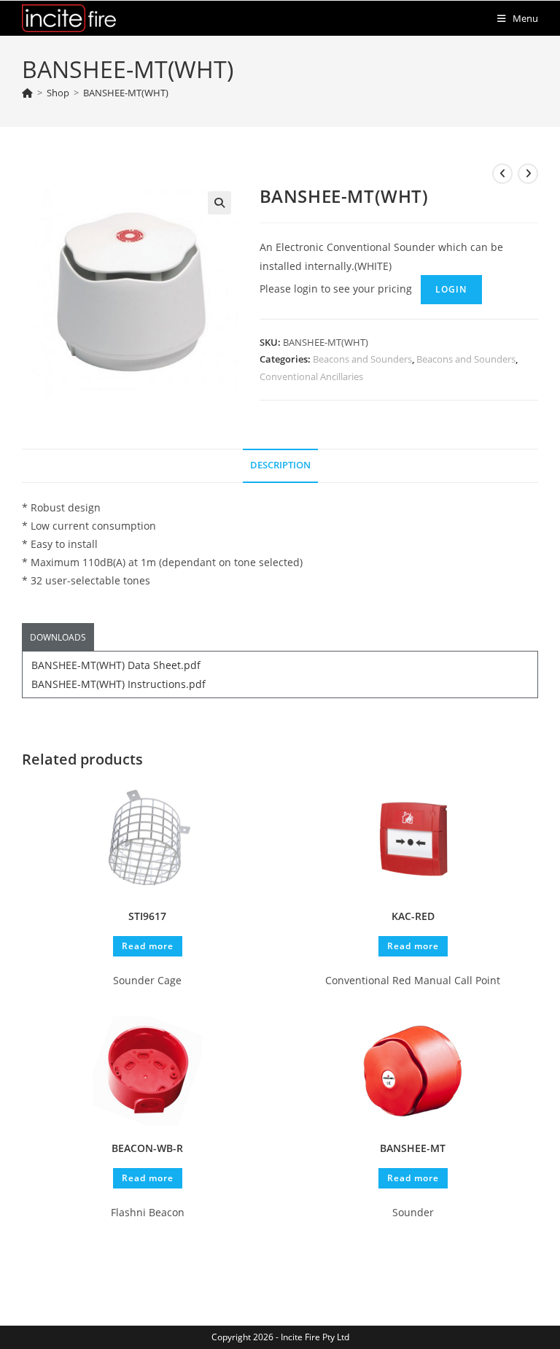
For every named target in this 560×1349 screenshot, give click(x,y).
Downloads (58, 637)
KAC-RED (413, 916)
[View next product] (528, 173)
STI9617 (147, 916)
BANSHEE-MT (413, 1148)
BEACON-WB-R (147, 1148)
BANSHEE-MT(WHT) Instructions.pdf (118, 684)
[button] (219, 202)
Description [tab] (280, 465)
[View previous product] (502, 173)
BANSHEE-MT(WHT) (125, 92)
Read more (148, 946)
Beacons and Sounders (362, 359)
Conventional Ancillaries (311, 376)
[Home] (27, 92)
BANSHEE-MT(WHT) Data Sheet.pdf (116, 665)
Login (451, 289)
